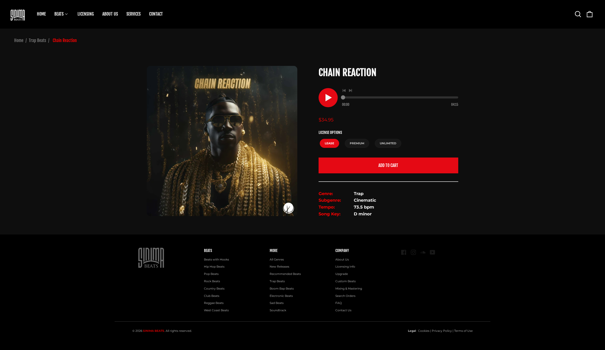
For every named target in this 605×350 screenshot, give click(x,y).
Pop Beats (211, 274)
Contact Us (343, 310)
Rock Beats (212, 281)
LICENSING (86, 14)
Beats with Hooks (216, 259)
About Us (342, 259)
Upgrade (341, 274)
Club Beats (211, 296)
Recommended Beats (285, 274)
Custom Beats (345, 281)
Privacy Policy (442, 331)
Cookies (423, 331)
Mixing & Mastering (348, 288)
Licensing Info (345, 266)
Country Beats (214, 288)
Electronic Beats (281, 296)
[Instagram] (413, 252)
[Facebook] (403, 252)
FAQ (338, 303)
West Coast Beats (216, 310)
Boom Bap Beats (282, 288)
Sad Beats (277, 303)
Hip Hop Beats (214, 266)
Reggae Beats (214, 303)
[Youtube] (432, 252)
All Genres (277, 259)
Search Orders (345, 296)
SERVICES (133, 14)
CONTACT (156, 14)
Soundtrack (278, 310)
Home (18, 40)
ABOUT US (110, 14)
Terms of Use (463, 331)
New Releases (279, 266)
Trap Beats (37, 40)
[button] (578, 14)
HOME (41, 14)
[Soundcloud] (423, 252)
